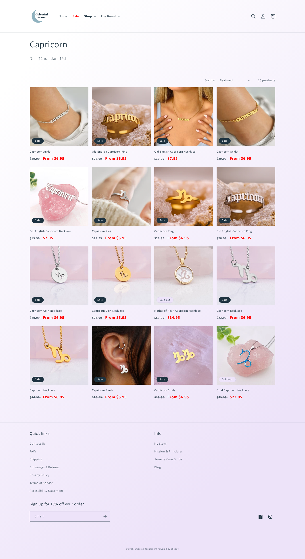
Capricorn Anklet (41, 151)
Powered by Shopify (168, 548)
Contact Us (38, 443)
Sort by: (210, 80)
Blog (157, 467)
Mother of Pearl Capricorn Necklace (177, 311)
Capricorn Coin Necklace (46, 311)
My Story (160, 443)
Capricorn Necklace (229, 311)
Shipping (36, 459)
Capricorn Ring (101, 231)
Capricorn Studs (102, 390)
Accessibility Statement (46, 491)
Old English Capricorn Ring (109, 151)
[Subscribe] (105, 516)
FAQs (33, 451)
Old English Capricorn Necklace (175, 151)
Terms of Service (41, 483)
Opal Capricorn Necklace (233, 390)
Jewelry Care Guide (168, 459)
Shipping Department (146, 548)
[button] (89, 16)
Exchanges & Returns (45, 467)
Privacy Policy (39, 475)
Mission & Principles (168, 451)
